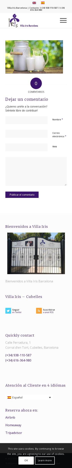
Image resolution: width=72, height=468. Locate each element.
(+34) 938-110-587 (18, 355)
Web (54, 146)
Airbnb (10, 417)
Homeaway (13, 425)
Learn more (45, 460)
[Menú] (61, 20)
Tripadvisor (13, 433)
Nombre (57, 119)
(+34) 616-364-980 (18, 360)
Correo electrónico (59, 134)
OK (26, 460)
